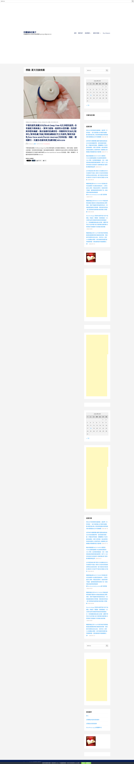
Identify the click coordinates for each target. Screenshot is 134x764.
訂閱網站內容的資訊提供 (92, 719)
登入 (87, 716)
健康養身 (34, 122)
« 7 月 (87, 105)
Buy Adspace (106, 33)
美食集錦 (87, 33)
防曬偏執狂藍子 (30, 32)
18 (90, 95)
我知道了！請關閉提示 (86, 763)
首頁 (75, 33)
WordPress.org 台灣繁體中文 (94, 727)
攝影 (49, 122)
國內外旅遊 (96, 33)
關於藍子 (80, 33)
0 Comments (46, 144)
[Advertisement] (96, 296)
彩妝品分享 (45, 122)
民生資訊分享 (54, 122)
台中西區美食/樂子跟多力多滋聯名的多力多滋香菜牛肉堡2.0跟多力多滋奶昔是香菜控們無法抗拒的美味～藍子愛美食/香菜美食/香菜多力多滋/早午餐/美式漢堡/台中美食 (97, 175)
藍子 (35, 144)
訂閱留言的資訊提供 (91, 723)
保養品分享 (29, 122)
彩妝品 (39, 122)
